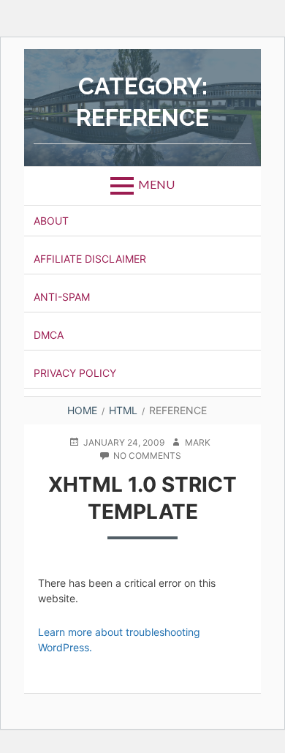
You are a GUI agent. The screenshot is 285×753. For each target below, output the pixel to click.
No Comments (147, 455)
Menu (156, 184)
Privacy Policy (75, 373)
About (51, 220)
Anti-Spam (62, 297)
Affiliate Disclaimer (90, 258)
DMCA (49, 335)
